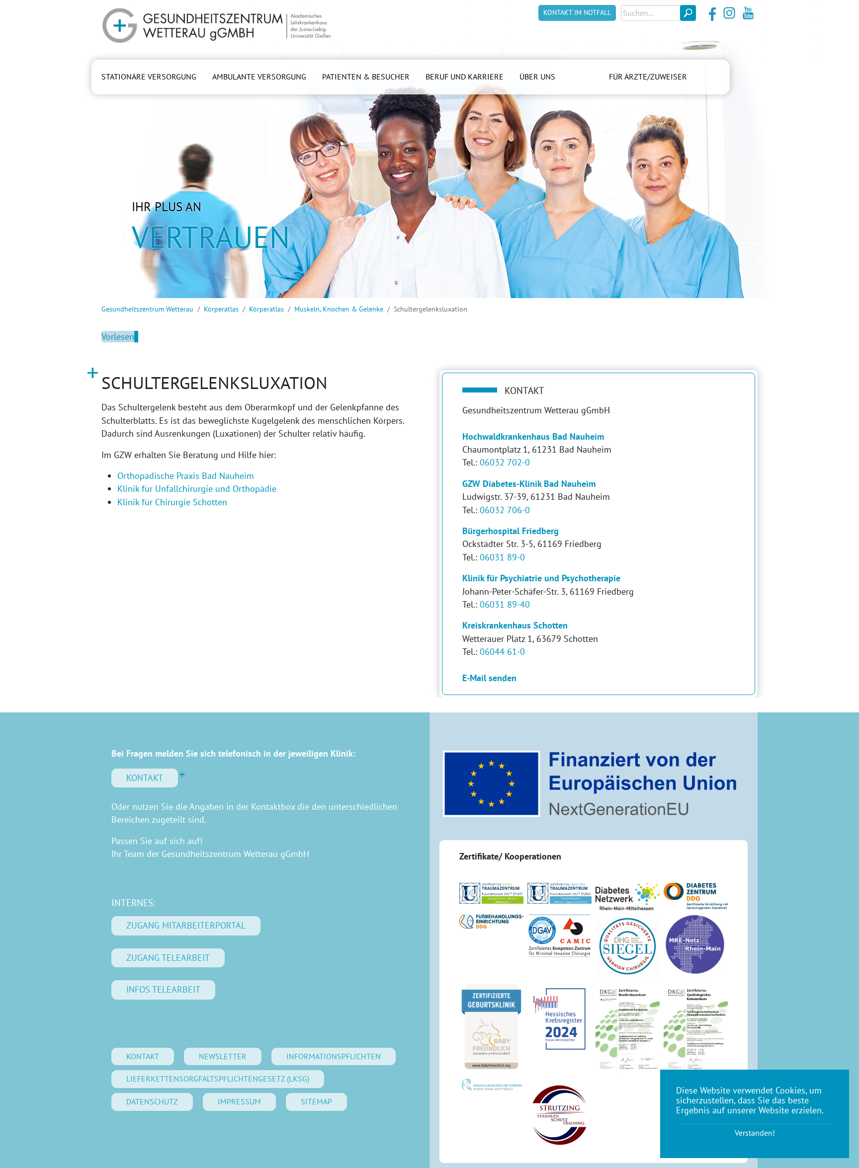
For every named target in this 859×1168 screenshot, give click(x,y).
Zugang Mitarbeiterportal (186, 925)
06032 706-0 (505, 510)
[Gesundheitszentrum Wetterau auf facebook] (710, 13)
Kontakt (144, 777)
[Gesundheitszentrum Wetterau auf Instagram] (729, 13)
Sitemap (316, 1101)
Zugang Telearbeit (168, 957)
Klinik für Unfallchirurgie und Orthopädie (196, 488)
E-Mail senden (489, 678)
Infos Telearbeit (163, 989)
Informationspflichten (333, 1056)
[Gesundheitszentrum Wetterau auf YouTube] (748, 13)
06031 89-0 (502, 557)
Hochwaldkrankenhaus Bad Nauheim (533, 436)
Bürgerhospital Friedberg (510, 531)
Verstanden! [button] (755, 1133)
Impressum (239, 1101)
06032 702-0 (505, 462)
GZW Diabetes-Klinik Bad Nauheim (529, 483)
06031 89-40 (505, 604)
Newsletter (223, 1056)
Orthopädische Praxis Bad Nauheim (185, 475)
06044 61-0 (502, 651)
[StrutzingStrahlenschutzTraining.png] (559, 1115)
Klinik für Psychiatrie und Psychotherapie (541, 578)
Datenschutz (152, 1101)
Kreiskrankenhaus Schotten (515, 625)
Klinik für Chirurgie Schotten (172, 502)
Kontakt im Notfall (577, 12)
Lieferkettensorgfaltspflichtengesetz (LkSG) (217, 1079)
